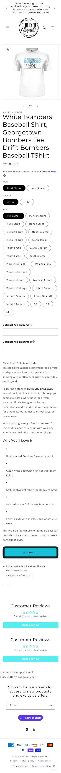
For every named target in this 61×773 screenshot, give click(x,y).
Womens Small (44, 264)
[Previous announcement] (6, 8)
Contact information (41, 766)
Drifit (27, 202)
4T (7, 312)
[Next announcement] (54, 8)
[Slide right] (37, 105)
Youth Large (13, 256)
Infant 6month (44, 288)
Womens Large (15, 280)
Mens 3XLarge (40, 232)
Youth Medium (38, 247)
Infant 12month (15, 296)
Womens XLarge (42, 280)
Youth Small (13, 247)
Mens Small (13, 215)
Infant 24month (15, 304)
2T (35, 304)
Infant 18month (43, 296)
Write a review (30, 625)
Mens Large (13, 223)
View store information (19, 575)
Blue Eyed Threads (28, 756)
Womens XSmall (16, 264)
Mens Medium (37, 215)
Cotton (10, 202)
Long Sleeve (38, 188)
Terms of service (21, 766)
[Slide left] (23, 105)
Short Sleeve (14, 188)
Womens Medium (16, 272)
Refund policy (27, 760)
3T (47, 304)
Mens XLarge (36, 223)
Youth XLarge (38, 256)
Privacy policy (44, 760)
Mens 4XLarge (14, 239)
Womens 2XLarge (16, 288)
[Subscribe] (51, 705)
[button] (7, 28)
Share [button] (9, 585)
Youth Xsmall (40, 239)
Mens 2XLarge (14, 232)
